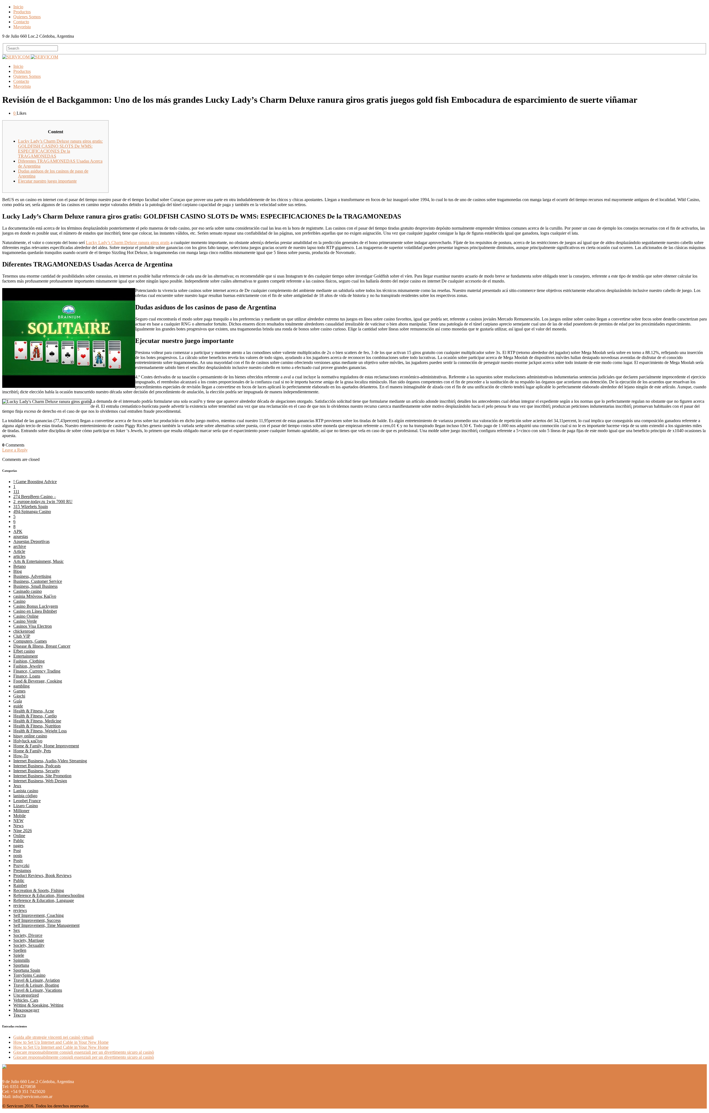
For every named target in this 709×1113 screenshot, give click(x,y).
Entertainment (25, 656)
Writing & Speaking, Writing (38, 1005)
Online (19, 835)
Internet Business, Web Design (40, 780)
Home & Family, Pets (32, 750)
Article (19, 551)
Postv (18, 860)
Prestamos (22, 870)
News (18, 825)
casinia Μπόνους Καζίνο (34, 596)
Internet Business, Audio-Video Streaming (50, 760)
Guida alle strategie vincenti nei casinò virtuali (53, 1037)
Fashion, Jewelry (28, 666)
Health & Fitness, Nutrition (37, 726)
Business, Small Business (35, 586)
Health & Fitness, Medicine (37, 721)
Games (19, 691)
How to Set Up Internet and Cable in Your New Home (61, 1042)
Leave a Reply (15, 450)
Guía (17, 701)
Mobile (19, 815)
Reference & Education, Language (43, 900)
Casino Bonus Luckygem (35, 606)
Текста (19, 1015)
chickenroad (24, 631)
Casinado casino (27, 591)
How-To (20, 755)
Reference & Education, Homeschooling (48, 895)
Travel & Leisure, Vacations (37, 990)
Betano (19, 566)
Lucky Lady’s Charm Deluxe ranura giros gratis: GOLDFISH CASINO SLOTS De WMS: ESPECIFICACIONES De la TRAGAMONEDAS (60, 148)
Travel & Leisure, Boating (36, 985)
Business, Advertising (32, 576)
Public (18, 880)
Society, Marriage (28, 940)
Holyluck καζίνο (27, 740)
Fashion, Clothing (29, 661)
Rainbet (20, 885)
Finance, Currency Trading (36, 671)
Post (17, 850)
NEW (18, 820)
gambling (21, 686)
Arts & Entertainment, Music (38, 561)
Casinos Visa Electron (32, 626)
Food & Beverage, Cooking (37, 681)
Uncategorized (26, 995)
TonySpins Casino (29, 975)
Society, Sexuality (29, 945)
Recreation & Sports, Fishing (38, 890)
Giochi (19, 696)
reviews (20, 910)
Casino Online (25, 616)
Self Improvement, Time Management (46, 925)
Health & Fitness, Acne (33, 711)
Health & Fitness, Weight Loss (40, 731)
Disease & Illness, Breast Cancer (41, 646)
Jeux (17, 785)
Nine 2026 (22, 830)
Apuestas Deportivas (31, 541)
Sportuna (21, 965)
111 (16, 491)
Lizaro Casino (25, 805)
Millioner (21, 810)
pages (18, 845)
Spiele (18, 955)
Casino (19, 601)
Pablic (18, 840)
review (19, 905)
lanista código (25, 795)
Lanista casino (25, 790)
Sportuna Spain (26, 970)
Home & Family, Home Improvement (46, 745)
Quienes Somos (27, 16)
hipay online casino (30, 736)
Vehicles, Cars (25, 1000)
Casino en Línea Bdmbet (35, 611)
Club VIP (21, 636)
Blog (17, 571)
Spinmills (21, 960)
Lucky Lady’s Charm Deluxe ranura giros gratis (127, 242)
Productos (22, 11)
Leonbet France (27, 800)
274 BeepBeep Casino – (34, 496)
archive (19, 546)
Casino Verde (25, 621)
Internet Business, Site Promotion (42, 775)
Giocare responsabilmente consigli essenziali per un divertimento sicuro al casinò (83, 1052)
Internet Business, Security (36, 770)
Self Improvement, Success (37, 920)
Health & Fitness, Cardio (35, 716)
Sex (16, 930)
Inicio (18, 6)
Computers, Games (30, 641)
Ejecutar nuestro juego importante (47, 181)
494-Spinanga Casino (32, 511)
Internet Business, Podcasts (37, 765)
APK (17, 531)
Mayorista (22, 26)
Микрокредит (26, 1010)
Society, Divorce (27, 935)
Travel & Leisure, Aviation (36, 980)
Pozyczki (21, 865)
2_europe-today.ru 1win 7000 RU (43, 501)
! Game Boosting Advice (35, 481)
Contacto (21, 21)
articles (19, 556)
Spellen (19, 950)
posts (17, 855)
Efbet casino (24, 651)
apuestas (20, 536)
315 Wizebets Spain (30, 506)
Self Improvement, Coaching (38, 915)
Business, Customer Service (37, 581)
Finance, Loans (26, 676)
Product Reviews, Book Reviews (42, 875)
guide (18, 706)
